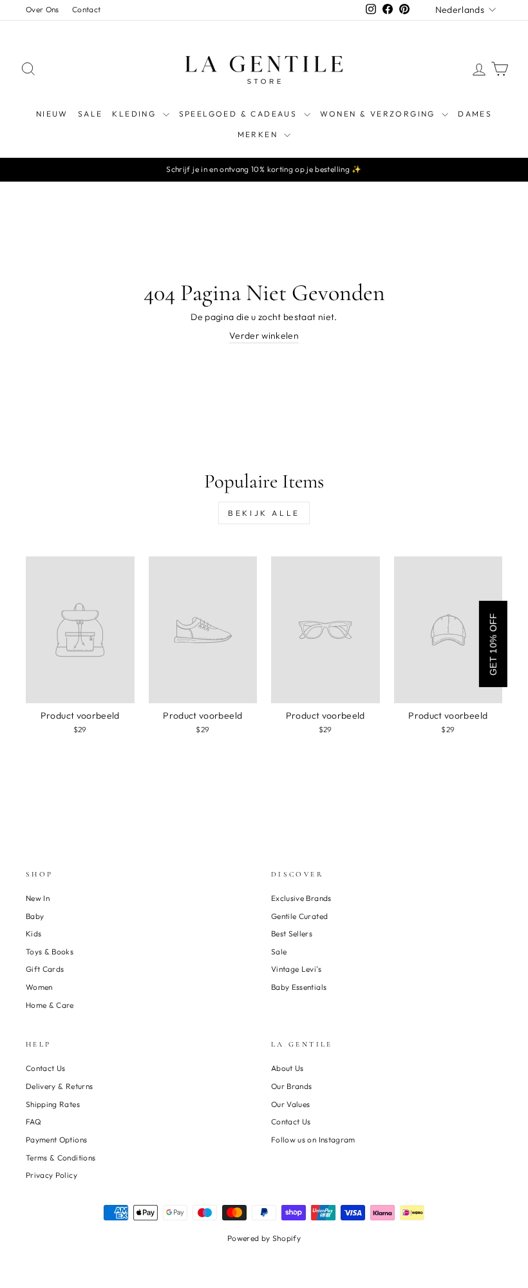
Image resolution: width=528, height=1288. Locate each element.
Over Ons (42, 9)
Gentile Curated (299, 916)
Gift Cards (45, 969)
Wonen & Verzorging (379, 113)
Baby (35, 916)
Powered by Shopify (264, 1238)
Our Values (290, 1104)
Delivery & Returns (59, 1086)
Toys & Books (49, 951)
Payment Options (56, 1139)
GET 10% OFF (493, 644)
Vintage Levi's (296, 969)
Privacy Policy (51, 1175)
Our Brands (291, 1086)
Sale (279, 951)
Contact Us (46, 1068)
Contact (86, 9)
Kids (33, 933)
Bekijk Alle (264, 513)
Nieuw (52, 113)
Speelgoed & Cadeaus (240, 113)
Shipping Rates (53, 1104)
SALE (90, 113)
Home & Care (50, 1005)
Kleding (135, 113)
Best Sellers (291, 933)
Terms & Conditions (60, 1157)
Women (39, 987)
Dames (475, 113)
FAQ (33, 1121)
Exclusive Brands (301, 898)
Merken (259, 134)
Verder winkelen (264, 335)
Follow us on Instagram (313, 1139)
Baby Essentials (298, 987)
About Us (287, 1068)
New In (38, 898)
